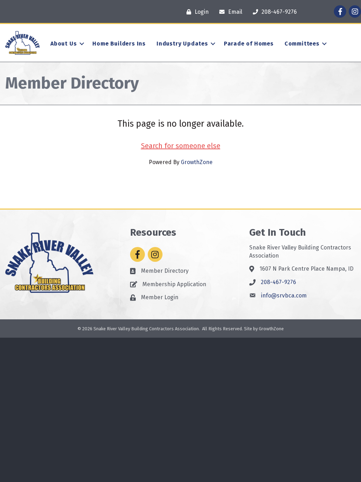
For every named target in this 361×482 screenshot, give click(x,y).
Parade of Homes (249, 43)
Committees (301, 43)
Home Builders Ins (119, 43)
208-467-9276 (278, 282)
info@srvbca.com (284, 295)
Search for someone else (180, 145)
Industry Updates (182, 43)
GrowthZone (197, 162)
